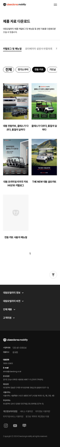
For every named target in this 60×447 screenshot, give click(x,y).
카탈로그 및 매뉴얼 (12, 48)
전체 (8, 69)
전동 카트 (38, 69)
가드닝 (53, 69)
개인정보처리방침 (10, 411)
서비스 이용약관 (26, 411)
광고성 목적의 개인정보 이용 (37, 416)
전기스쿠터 (23, 69)
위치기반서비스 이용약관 (13, 416)
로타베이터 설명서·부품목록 (38, 48)
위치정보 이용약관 (42, 411)
